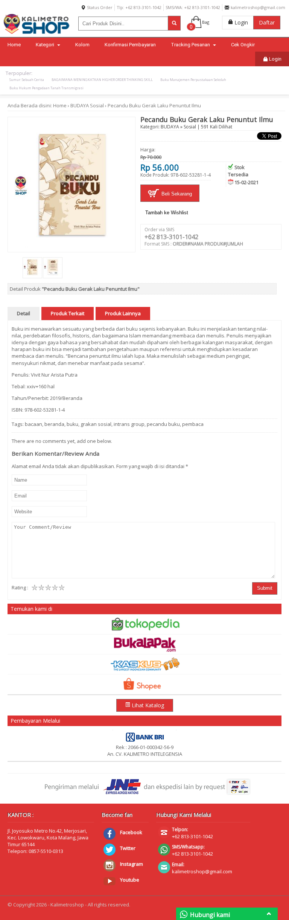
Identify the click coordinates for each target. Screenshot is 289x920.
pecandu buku (163, 424)
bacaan (33, 424)
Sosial (97, 105)
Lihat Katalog (147, 705)
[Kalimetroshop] (37, 33)
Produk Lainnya (123, 313)
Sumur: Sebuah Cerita (26, 79)
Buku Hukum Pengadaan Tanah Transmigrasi (46, 87)
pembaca (193, 424)
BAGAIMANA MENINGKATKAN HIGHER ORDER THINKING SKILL (102, 79)
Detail (23, 313)
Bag (205, 22)
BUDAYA (79, 105)
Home (14, 44)
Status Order (99, 7)
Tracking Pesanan (191, 44)
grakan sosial (96, 424)
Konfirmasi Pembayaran (130, 44)
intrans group (129, 424)
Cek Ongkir (243, 44)
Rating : (20, 587)
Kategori (45, 44)
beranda (54, 424)
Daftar (267, 22)
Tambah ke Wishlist (166, 212)
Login (240, 22)
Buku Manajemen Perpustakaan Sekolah (193, 79)
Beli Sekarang (176, 194)
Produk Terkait (67, 313)
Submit (264, 588)
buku (72, 424)
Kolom (82, 44)
